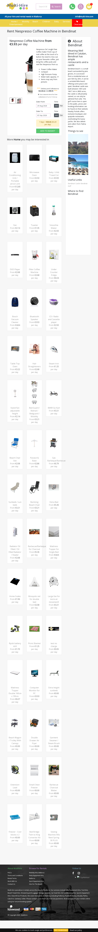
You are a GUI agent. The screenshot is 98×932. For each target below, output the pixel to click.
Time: (56, 102)
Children (46, 23)
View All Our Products (19, 896)
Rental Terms (12, 878)
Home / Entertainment (15, 23)
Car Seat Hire (55, 893)
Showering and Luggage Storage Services (35, 893)
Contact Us (11, 884)
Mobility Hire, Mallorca (36, 873)
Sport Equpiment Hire (36, 881)
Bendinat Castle (74, 183)
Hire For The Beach (35, 884)
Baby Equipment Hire (73, 890)
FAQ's (10, 873)
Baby (56, 21)
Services (67, 21)
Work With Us (12, 881)
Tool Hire (84, 890)
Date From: (40, 102)
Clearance (77, 24)
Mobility (25, 23)
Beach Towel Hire (14, 893)
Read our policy (76, 930)
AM (56, 106)
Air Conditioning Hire (68, 893)
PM (61, 106)
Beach (36, 21)
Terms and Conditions (15, 875)
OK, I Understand (61, 930)
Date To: (39, 111)
